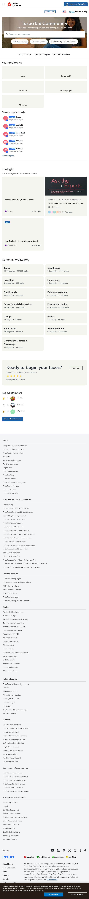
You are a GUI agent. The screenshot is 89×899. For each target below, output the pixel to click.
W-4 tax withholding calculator (14, 740)
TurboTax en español (10, 493)
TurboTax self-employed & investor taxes (18, 512)
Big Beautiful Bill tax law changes (15, 710)
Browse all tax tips (9, 616)
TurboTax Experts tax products (14, 519)
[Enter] (6, 34)
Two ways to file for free (11, 699)
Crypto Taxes (7, 468)
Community (7, 706)
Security (6, 879)
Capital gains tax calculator (13, 751)
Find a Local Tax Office (11, 556)
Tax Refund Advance (10, 464)
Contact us (7, 688)
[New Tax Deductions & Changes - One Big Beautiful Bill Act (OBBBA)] (23, 234)
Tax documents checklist (12, 758)
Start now (76, 368)
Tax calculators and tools (12, 725)
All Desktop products (11, 586)
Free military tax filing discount (14, 516)
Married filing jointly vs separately (15, 619)
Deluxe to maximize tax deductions (16, 508)
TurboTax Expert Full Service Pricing (16, 531)
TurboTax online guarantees (13, 453)
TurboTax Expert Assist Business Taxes (17, 538)
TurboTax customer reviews (13, 773)
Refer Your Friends (9, 714)
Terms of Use (52, 879)
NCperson (21, 411)
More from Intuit (9, 828)
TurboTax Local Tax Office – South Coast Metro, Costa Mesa (25, 564)
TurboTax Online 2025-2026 (13, 449)
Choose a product (38, 42)
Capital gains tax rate (10, 642)
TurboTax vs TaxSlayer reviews (14, 784)
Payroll (5, 806)
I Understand (53, 894)
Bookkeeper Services (11, 836)
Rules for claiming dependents (14, 627)
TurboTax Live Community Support (16, 684)
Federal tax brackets (10, 667)
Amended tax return (10, 638)
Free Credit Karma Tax (11, 825)
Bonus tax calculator (10, 754)
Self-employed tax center (12, 460)
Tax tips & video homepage (13, 612)
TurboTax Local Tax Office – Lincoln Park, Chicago (21, 567)
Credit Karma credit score (12, 821)
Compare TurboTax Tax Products (15, 446)
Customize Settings (77, 894)
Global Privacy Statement (49, 886)
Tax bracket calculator (11, 732)
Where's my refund (10, 691)
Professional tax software (12, 814)
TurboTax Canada (9, 479)
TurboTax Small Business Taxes (14, 542)
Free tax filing (8, 505)
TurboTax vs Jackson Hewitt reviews (16, 791)
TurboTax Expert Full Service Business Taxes (19, 534)
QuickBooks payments (11, 810)
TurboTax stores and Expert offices (15, 549)
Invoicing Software (10, 839)
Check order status (10, 593)
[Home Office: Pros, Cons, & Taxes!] (23, 196)
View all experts (8, 156)
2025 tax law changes (11, 671)
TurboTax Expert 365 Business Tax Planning (19, 545)
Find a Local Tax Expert (11, 553)
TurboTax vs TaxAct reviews (13, 788)
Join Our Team (9, 868)
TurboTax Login (8, 702)
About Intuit (8, 864)
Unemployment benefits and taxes (15, 652)
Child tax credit (8, 660)
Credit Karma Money (10, 471)
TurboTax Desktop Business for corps (16, 601)
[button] (50, 11)
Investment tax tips (9, 656)
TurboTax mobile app (11, 486)
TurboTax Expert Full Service (13, 527)
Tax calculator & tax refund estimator (16, 728)
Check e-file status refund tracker (15, 736)
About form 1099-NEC (11, 634)
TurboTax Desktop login (12, 579)
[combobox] (44, 34)
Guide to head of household (13, 623)
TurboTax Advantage (10, 597)
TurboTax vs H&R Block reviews (14, 780)
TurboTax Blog (8, 475)
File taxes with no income (12, 630)
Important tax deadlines (11, 664)
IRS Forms (6, 457)
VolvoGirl (20, 404)
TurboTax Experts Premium (12, 523)
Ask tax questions (19, 42)
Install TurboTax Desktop (12, 590)
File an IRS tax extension (12, 695)
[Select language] (64, 11)
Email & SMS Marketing (11, 832)
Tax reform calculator (10, 762)
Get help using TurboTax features (63, 42)
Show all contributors (12, 419)
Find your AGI (8, 649)
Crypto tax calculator (10, 747)
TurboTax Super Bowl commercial (15, 777)
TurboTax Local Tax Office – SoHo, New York (19, 560)
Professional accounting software (15, 817)
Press (5, 871)
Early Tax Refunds (9, 490)
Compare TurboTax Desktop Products (17, 582)
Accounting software (10, 803)
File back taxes (8, 645)
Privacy (6, 875)
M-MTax (20, 398)
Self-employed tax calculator (13, 743)
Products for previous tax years (14, 482)
